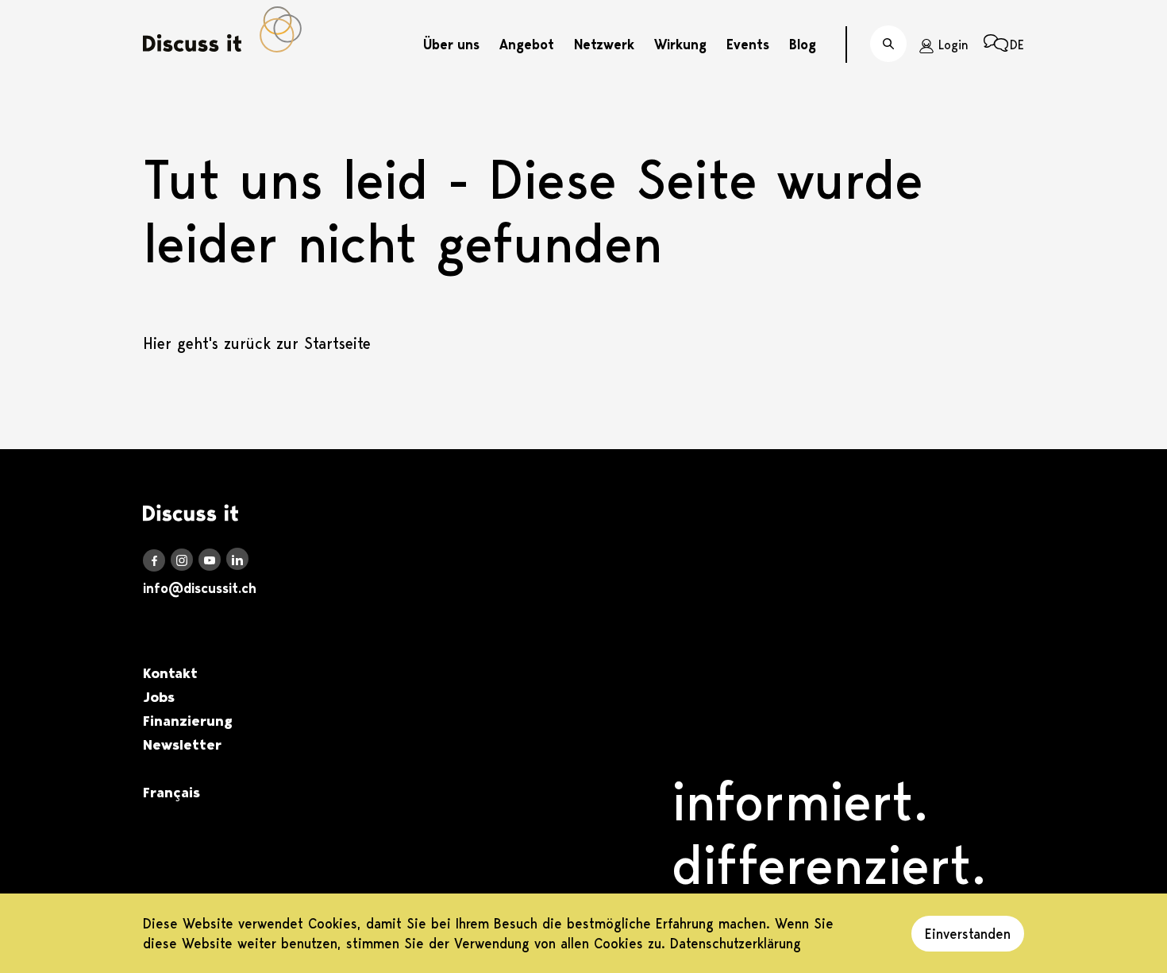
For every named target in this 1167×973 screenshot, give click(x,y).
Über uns (451, 44)
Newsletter (182, 745)
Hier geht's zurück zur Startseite (257, 343)
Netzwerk (604, 44)
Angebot (526, 44)
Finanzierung (188, 721)
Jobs (159, 697)
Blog (802, 44)
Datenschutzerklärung (735, 943)
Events (747, 44)
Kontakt (170, 673)
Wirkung (680, 44)
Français (171, 792)
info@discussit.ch (199, 588)
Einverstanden (968, 933)
